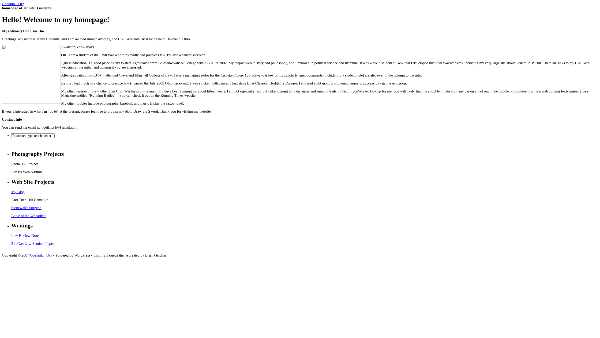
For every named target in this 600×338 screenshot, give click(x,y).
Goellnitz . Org (13, 4)
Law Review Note (25, 236)
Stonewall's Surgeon (26, 208)
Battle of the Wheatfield (28, 216)
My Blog (18, 192)
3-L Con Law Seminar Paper (32, 244)
